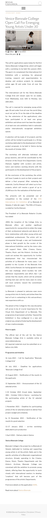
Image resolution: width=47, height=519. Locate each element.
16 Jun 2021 (21, 52)
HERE (35, 485)
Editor (12, 52)
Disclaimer (30, 512)
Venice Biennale (24, 490)
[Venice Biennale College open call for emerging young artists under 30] (23, 40)
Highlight (10, 13)
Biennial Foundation (19, 512)
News (18, 13)
